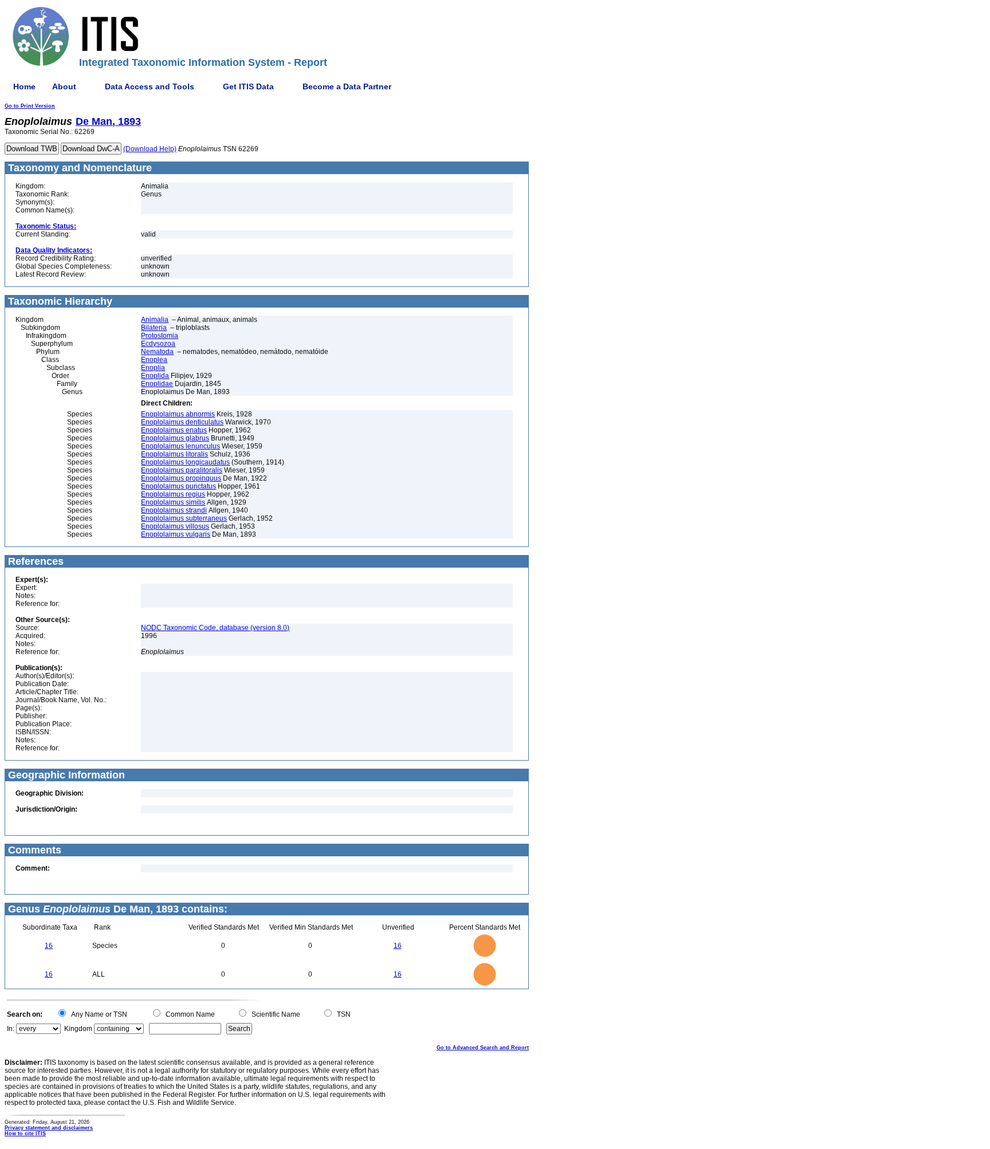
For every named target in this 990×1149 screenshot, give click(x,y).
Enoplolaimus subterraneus (184, 518)
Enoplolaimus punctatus (178, 486)
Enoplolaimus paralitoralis (181, 470)
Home (24, 86)
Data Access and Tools (149, 86)
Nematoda (157, 352)
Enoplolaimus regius (173, 494)
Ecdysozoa (158, 344)
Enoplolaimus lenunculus (180, 446)
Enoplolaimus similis (173, 502)
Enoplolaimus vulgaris (175, 534)
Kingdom (78, 1029)
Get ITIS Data (248, 86)
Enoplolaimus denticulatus (182, 422)
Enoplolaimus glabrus (175, 438)
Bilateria (154, 328)
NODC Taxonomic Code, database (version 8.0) (215, 628)
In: (10, 1029)
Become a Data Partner (346, 86)
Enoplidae (157, 384)
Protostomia (159, 336)
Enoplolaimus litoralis (174, 454)
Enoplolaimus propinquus (181, 478)
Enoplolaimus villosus (175, 526)
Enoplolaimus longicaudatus (185, 462)
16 (49, 946)
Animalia (154, 320)
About (64, 86)
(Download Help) (149, 149)
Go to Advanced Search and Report (483, 1047)
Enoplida (155, 376)
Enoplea (154, 360)
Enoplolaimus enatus (174, 430)
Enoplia (153, 368)
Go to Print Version (30, 106)
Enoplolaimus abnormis (178, 414)
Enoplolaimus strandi (174, 510)
